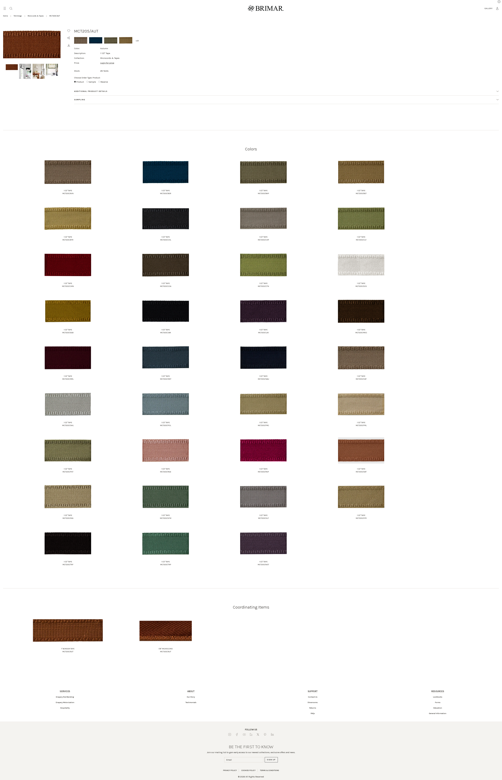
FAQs (313, 713)
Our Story (191, 697)
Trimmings (18, 16)
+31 (137, 40)
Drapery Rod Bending (65, 697)
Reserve (104, 82)
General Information (437, 713)
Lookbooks (437, 697)
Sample (92, 82)
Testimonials (191, 702)
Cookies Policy (248, 770)
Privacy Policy (230, 770)
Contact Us (312, 697)
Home (5, 16)
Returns (312, 708)
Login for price (107, 63)
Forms (437, 702)
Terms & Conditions (269, 770)
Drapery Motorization (65, 702)
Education (437, 708)
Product (80, 82)
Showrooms (313, 702)
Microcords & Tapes (36, 16)
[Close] (499, 1)
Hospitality (65, 708)
